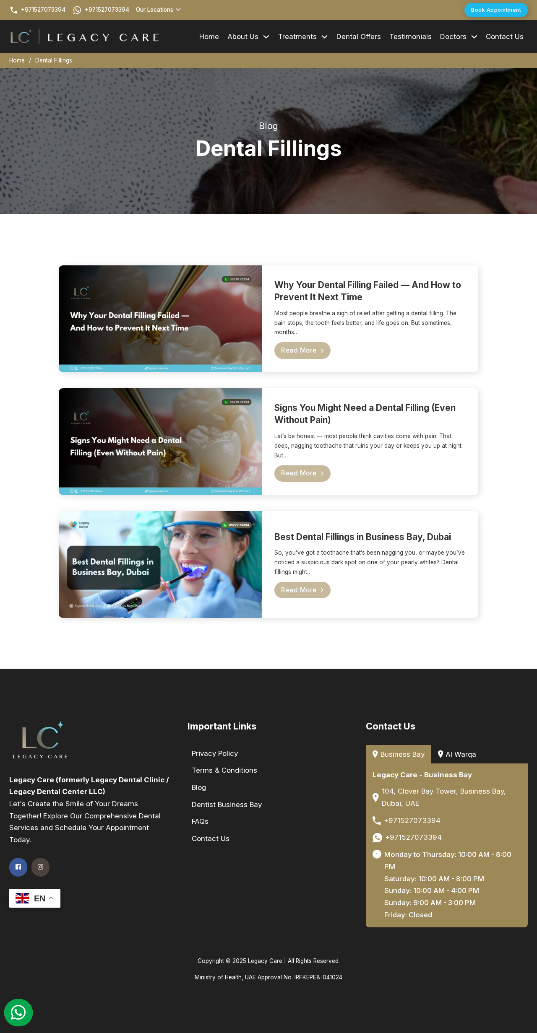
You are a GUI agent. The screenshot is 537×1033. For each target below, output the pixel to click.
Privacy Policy (215, 753)
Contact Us (505, 36)
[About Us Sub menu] (266, 36)
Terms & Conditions (224, 770)
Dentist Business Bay (227, 804)
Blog (199, 787)
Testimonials (410, 36)
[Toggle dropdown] (178, 9)
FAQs (200, 821)
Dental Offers (358, 36)
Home (209, 36)
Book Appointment (496, 10)
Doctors (453, 36)
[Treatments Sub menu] (324, 36)
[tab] (398, 754)
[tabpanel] (447, 845)
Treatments (297, 36)
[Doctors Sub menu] (474, 36)
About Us (242, 36)
